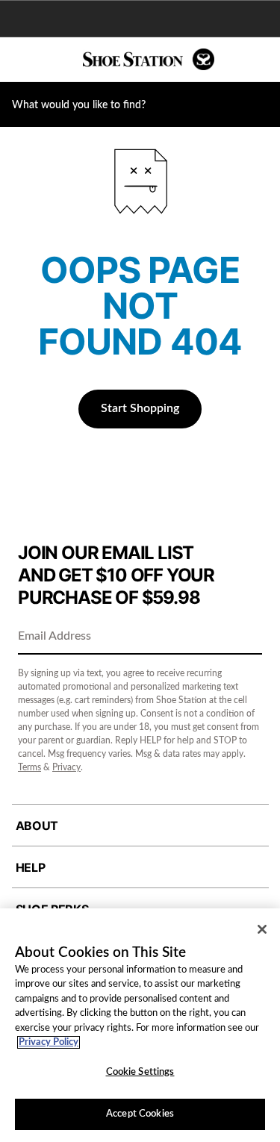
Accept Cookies (140, 1114)
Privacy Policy (48, 1042)
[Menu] (22, 59)
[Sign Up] (246, 637)
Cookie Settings (140, 1072)
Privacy (66, 767)
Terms (29, 767)
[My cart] (260, 59)
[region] (140, 1025)
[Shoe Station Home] (148, 59)
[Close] (262, 929)
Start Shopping (140, 408)
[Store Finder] (57, 59)
